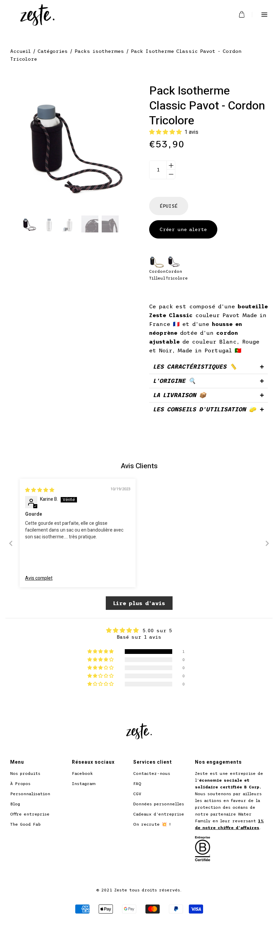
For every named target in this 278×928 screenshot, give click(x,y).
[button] (166, 132)
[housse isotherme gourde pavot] (49, 223)
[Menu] (260, 14)
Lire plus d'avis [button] (139, 603)
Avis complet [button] (39, 578)
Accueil (20, 51)
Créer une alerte (183, 229)
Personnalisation (30, 793)
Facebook (82, 773)
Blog (15, 804)
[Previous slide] (10, 543)
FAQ (137, 783)
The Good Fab (25, 824)
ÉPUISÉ (169, 206)
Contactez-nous (151, 773)
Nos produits (25, 773)
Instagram (84, 783)
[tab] (208, 367)
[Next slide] (267, 543)
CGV (137, 793)
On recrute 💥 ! (152, 824)
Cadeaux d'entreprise (158, 814)
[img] (39, 490)
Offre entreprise (29, 814)
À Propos (20, 783)
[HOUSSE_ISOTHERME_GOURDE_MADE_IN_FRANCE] (28, 223)
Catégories (53, 51)
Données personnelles (158, 804)
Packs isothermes (99, 51)
